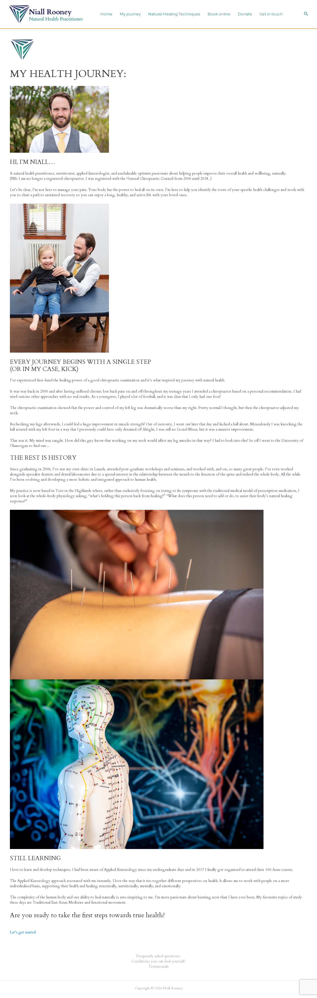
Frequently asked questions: (158, 956)
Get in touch (271, 14)
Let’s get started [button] (23, 932)
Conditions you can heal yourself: (158, 961)
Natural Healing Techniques (174, 14)
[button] (306, 14)
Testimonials (158, 966)
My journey (130, 14)
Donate (245, 14)
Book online (219, 14)
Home (106, 14)
